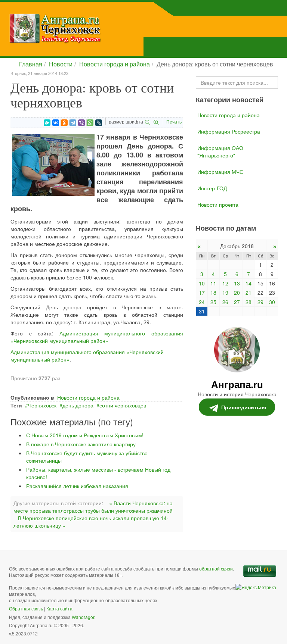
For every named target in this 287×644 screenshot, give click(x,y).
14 (248, 283)
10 (202, 283)
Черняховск (42, 405)
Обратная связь (26, 608)
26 (225, 302)
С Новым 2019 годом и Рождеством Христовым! (85, 435)
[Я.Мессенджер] (47, 122)
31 (202, 311)
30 (272, 302)
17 (202, 292)
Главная (30, 64)
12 (225, 283)
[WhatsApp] (90, 122)
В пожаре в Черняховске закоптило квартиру (81, 444)
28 (248, 302)
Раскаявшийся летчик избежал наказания (77, 486)
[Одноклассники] (64, 122)
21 (248, 292)
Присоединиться (243, 407)
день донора (77, 405)
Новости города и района (114, 64)
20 (237, 292)
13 (237, 283)
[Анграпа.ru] (93, 28)
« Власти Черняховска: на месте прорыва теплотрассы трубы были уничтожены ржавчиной (93, 506)
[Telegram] (73, 122)
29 (260, 302)
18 (213, 292)
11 (213, 283)
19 (225, 292)
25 (213, 302)
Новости (60, 64)
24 (202, 302)
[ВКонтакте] (55, 122)
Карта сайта (59, 608)
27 (237, 302)
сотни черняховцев (122, 405)
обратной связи (216, 568)
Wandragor (83, 617)
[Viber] (81, 122)
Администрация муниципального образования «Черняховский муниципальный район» (96, 336)
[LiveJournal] (98, 122)
